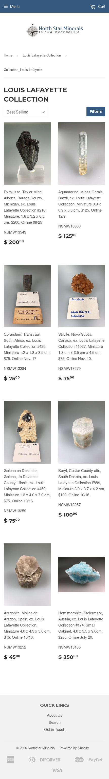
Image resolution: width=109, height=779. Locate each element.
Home (8, 55)
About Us (54, 715)
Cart (101, 6)
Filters (96, 111)
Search (55, 722)
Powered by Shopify (74, 747)
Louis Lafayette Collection (42, 55)
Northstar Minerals (41, 747)
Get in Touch (54, 729)
